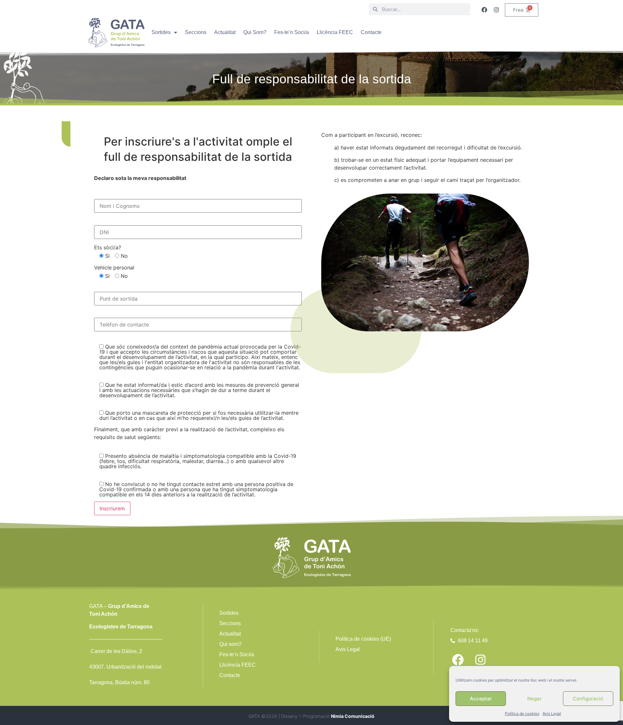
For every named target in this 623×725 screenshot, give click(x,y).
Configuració (588, 698)
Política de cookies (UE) (363, 639)
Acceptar (481, 698)
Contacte (371, 32)
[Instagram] (496, 10)
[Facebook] (484, 10)
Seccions (195, 32)
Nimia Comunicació (352, 716)
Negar (534, 698)
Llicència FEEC (335, 32)
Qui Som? (254, 32)
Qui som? (230, 644)
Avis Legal (552, 713)
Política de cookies (522, 713)
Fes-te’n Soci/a (291, 32)
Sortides (161, 32)
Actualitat (225, 32)
